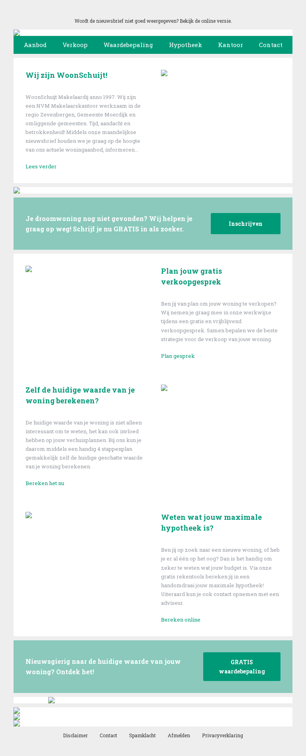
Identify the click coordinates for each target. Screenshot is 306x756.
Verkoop (75, 45)
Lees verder (41, 166)
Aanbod (35, 45)
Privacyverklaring (222, 735)
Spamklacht (142, 735)
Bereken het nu (45, 483)
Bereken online (180, 619)
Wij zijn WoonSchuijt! (66, 75)
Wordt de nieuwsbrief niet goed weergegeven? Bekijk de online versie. (153, 21)
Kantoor (230, 45)
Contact (270, 45)
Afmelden (179, 735)
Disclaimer (75, 735)
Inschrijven (246, 223)
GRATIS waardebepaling (242, 666)
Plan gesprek (178, 355)
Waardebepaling (128, 45)
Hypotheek (185, 45)
